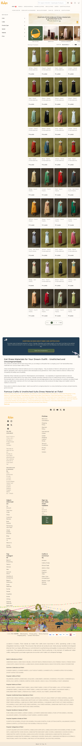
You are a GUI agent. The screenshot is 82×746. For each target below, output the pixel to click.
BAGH (42, 681)
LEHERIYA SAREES (43, 715)
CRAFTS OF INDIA (65, 10)
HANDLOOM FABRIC (42, 689)
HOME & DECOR (16, 10)
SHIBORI (21, 681)
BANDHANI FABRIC (55, 691)
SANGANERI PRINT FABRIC (14, 691)
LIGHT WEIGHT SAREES (36, 670)
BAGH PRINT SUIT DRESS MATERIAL (57, 698)
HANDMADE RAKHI (11, 662)
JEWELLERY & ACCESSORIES (28, 10)
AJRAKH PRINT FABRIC (22, 687)
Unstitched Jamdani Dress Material (19, 395)
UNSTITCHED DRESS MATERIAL (15, 698)
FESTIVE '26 (57, 10)
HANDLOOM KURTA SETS (37, 730)
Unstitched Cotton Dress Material (56, 397)
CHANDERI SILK (69, 679)
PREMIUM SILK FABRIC (29, 691)
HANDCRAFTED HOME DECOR (19, 732)
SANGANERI (38, 679)
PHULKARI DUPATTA (40, 721)
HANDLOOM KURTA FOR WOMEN (55, 730)
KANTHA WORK (29, 681)
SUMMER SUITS (48, 670)
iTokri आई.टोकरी (14, 633)
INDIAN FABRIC (10, 687)
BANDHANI (23, 679)
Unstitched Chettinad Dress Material (61, 400)
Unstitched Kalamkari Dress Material (23, 399)
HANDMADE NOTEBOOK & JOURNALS (63, 736)
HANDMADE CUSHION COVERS (63, 732)
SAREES (56, 6)
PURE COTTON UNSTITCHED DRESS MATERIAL (26, 706)
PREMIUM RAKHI (47, 662)
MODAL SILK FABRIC (43, 691)
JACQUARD (31, 679)
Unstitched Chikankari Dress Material (45, 399)
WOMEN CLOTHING (39, 6)
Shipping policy (21, 635)
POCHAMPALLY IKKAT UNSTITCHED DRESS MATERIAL (21, 704)
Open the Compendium (41, 350)
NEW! (13, 6)
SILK (47, 681)
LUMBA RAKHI (30, 664)
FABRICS (20, 6)
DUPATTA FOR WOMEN (13, 721)
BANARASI (66, 681)
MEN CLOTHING (49, 6)
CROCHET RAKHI (36, 662)
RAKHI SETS (10, 664)
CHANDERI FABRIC (11, 689)
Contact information (33, 635)
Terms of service (43, 634)
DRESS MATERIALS (28, 6)
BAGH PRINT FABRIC (37, 687)
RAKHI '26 (50, 10)
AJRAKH (16, 679)
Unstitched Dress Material (11, 393)
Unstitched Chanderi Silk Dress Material (16, 400)
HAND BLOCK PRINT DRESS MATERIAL (32, 702)
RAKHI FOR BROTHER (67, 664)
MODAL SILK (10, 681)
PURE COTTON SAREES (59, 713)
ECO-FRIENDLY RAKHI (59, 662)
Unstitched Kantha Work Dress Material (15, 402)
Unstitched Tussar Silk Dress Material (66, 399)
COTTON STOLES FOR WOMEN (26, 723)
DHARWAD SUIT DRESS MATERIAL (59, 700)
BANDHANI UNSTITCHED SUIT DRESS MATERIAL (35, 700)
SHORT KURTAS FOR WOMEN (14, 672)
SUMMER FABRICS (11, 670)
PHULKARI (61, 679)
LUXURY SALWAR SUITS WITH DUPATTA (17, 730)
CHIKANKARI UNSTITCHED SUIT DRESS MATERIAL (58, 702)
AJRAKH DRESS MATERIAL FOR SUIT (35, 698)
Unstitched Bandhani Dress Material (48, 393)
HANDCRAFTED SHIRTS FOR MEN (16, 734)
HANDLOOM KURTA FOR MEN (35, 734)
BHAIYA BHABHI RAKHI (41, 664)
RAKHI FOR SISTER (55, 664)
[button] (79, 3)
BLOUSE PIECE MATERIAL (53, 738)
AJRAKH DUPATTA (11, 723)
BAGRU (38, 681)
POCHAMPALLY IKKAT (55, 681)
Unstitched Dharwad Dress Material (37, 402)
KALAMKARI (9, 679)
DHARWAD (53, 679)
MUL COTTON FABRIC (64, 687)
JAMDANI (46, 679)
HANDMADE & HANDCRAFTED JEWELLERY (57, 734)
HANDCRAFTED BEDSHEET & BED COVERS (41, 732)
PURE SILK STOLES (42, 723)
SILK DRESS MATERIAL (44, 704)
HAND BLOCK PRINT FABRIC (26, 689)
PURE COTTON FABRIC (50, 687)
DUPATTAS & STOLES (65, 6)
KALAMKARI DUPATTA (68, 721)
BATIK (16, 681)
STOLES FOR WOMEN (27, 721)
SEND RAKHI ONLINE (25, 662)
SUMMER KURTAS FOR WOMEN (63, 670)
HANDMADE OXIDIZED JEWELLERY (41, 736)
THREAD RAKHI (71, 662)
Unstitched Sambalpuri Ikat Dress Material (34, 397)
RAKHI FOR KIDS (20, 664)
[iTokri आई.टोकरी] (4, 2)
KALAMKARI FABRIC (63, 689)
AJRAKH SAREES (28, 713)
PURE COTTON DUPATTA (54, 721)
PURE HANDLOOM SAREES (14, 713)
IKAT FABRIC (52, 689)
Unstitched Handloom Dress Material (61, 395)
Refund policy (24, 634)
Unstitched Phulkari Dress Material (40, 395)
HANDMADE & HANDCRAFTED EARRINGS (18, 736)
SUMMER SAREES (23, 670)
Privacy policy (33, 634)
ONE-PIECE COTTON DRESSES (36, 738)
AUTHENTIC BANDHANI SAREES (43, 713)
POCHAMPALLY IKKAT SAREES (27, 715)
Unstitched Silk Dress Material (12, 397)
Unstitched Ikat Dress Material (28, 393)
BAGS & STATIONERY (42, 10)
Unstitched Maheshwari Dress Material (39, 400)
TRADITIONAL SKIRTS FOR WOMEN (16, 738)
